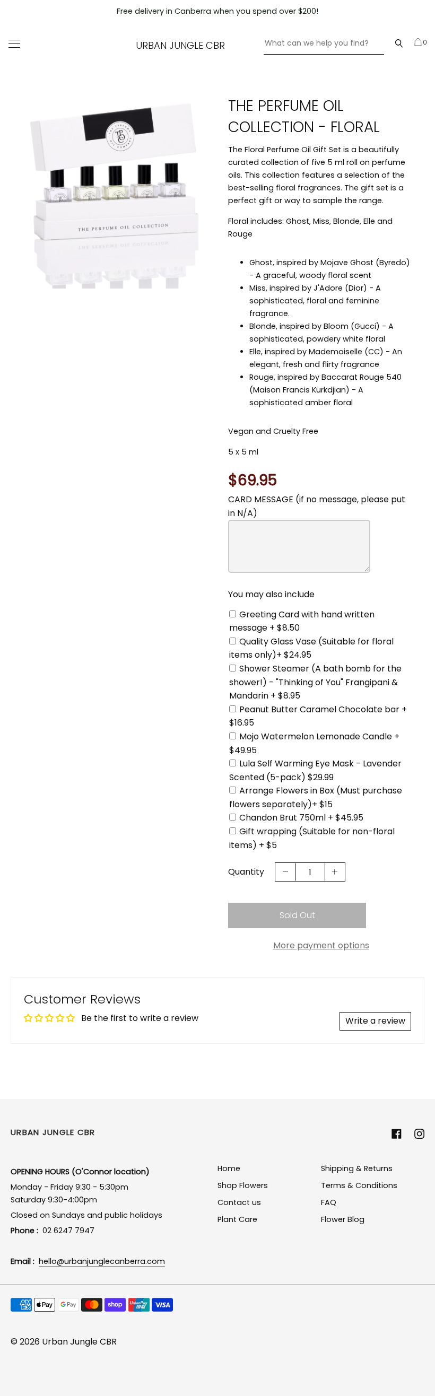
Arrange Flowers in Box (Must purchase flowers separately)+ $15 (315, 797)
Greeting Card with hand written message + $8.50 (302, 621)
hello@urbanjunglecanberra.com (102, 1261)
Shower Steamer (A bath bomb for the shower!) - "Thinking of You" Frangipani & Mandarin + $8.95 (315, 682)
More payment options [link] (321, 945)
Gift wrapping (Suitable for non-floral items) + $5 (312, 838)
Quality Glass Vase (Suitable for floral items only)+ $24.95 (311, 648)
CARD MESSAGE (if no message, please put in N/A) (316, 506)
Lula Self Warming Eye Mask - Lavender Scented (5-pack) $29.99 (315, 770)
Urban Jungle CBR (180, 45)
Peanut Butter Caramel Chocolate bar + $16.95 (318, 716)
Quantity (246, 872)
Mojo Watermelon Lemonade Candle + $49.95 (314, 743)
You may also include (271, 594)
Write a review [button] (375, 1021)
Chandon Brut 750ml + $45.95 (301, 818)
